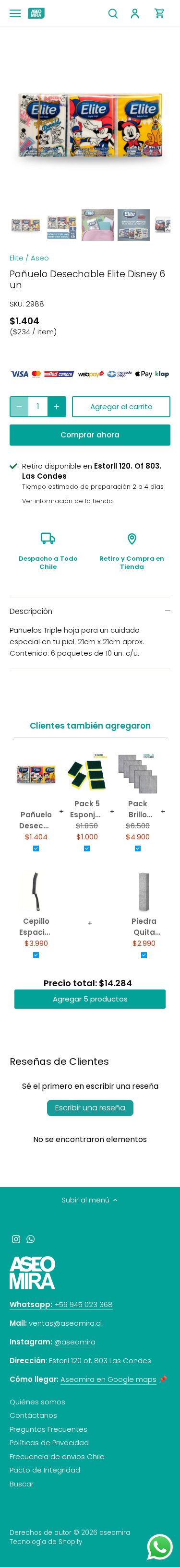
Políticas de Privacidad (49, 1442)
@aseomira (75, 1342)
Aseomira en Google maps (108, 1379)
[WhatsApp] (30, 1239)
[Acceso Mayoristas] (136, 13)
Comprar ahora (90, 435)
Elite (17, 258)
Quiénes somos (37, 1402)
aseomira (114, 1532)
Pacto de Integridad (45, 1470)
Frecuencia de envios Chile (57, 1456)
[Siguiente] (158, 125)
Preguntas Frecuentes (48, 1429)
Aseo (40, 258)
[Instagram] (16, 1239)
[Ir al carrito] (160, 13)
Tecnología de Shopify (46, 1541)
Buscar (22, 1484)
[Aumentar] (57, 407)
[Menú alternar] (15, 13)
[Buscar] (112, 13)
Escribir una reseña (90, 1107)
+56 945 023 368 (61, 1304)
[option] (90, 125)
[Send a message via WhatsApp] (160, 1547)
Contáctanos (33, 1415)
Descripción (31, 611)
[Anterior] (22, 125)
